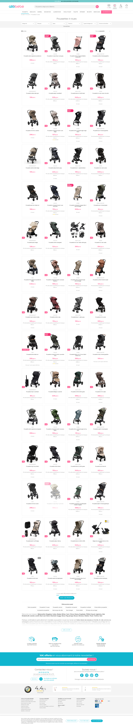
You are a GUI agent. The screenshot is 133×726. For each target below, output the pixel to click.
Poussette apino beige (32, 242)
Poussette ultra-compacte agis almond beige (78, 280)
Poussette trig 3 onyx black (32, 466)
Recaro (76, 616)
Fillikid (88, 614)
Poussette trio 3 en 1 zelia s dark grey (78, 242)
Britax (64, 614)
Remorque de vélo (57, 610)
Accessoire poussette (43, 610)
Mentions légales (43, 704)
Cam (67, 614)
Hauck (93, 614)
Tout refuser (84, 720)
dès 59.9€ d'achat (32, 644)
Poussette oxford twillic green (78, 391)
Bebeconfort (42, 614)
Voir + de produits (66, 598)
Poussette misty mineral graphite (100, 354)
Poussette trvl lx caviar (100, 317)
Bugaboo (49, 614)
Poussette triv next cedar (100, 242)
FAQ (59, 706)
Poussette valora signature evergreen (32, 429)
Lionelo (32, 616)
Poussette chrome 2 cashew (32, 130)
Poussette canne (57, 607)
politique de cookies (28, 723)
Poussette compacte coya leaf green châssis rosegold (77, 504)
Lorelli (37, 616)
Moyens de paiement (25, 707)
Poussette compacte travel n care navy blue (55, 206)
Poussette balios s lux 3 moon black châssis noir (78, 355)
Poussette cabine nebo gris (32, 93)
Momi (48, 616)
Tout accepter (96, 720)
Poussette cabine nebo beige (32, 167)
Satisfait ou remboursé (25, 710)
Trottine (96, 616)
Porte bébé (79, 610)
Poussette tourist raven (32, 578)
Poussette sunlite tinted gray (100, 578)
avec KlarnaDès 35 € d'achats (55, 645)
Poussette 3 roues (44, 607)
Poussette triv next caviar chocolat (101, 93)
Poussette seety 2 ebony (55, 541)
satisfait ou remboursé (78, 644)
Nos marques (42, 703)
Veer (100, 616)
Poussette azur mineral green (100, 205)
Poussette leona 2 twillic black (78, 93)
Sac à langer (69, 610)
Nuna (63, 616)
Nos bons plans (43, 701)
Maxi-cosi (43, 616)
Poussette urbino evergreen (55, 242)
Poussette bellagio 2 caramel (55, 391)
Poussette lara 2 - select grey (78, 317)
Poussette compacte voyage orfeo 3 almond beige (78, 206)
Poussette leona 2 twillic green (78, 466)
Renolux (81, 616)
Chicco (72, 614)
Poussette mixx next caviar (100, 167)
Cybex (54, 614)
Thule (91, 616)
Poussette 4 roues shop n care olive (55, 503)
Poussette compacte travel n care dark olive (55, 355)
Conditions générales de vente (27, 700)
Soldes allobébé (43, 707)
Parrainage (79, 706)
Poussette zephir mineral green (100, 429)
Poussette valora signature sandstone (32, 56)
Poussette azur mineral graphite (100, 130)
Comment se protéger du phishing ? (47, 706)
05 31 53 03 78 (101, 646)
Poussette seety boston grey (55, 167)
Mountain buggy (55, 616)
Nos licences (60, 703)
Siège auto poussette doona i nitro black (101, 541)
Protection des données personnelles (28, 701)
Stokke (87, 616)
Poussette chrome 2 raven (32, 503)
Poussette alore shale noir (32, 354)
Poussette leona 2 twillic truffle (78, 541)
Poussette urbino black (55, 466)
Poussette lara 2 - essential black (77, 167)
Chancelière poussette (100, 607)
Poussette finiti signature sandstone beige (32, 280)
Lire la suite (66, 630)
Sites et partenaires (62, 700)
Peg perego (69, 616)
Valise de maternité (80, 704)
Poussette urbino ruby (55, 317)
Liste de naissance (80, 700)
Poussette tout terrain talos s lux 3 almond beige (78, 579)
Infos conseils (79, 701)
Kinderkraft (25, 616)
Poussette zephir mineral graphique (100, 503)
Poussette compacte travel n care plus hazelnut (55, 280)
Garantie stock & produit (26, 709)
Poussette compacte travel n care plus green (55, 429)
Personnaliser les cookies (26, 703)
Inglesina (99, 614)
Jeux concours (79, 703)
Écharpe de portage (91, 610)
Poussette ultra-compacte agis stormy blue (78, 429)
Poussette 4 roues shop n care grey (55, 56)
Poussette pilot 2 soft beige (32, 541)
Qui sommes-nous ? (43, 700)
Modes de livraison (24, 706)
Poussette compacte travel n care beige (55, 131)
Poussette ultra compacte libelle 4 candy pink (78, 56)
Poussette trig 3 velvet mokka (32, 317)
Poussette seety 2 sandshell (55, 93)
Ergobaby (82, 614)
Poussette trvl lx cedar (100, 391)
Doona (77, 614)
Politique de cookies (25, 704)
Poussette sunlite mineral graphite (101, 56)
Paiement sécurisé (99, 699)
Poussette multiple (85, 607)
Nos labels (60, 701)
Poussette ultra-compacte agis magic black (78, 131)
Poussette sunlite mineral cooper (100, 279)
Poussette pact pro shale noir (32, 205)
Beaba (59, 614)
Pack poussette (32, 607)
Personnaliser (71, 720)
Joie (103, 614)
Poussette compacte (71, 607)
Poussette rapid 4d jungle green (55, 578)
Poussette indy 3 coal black (32, 391)
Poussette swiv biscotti (100, 466)
